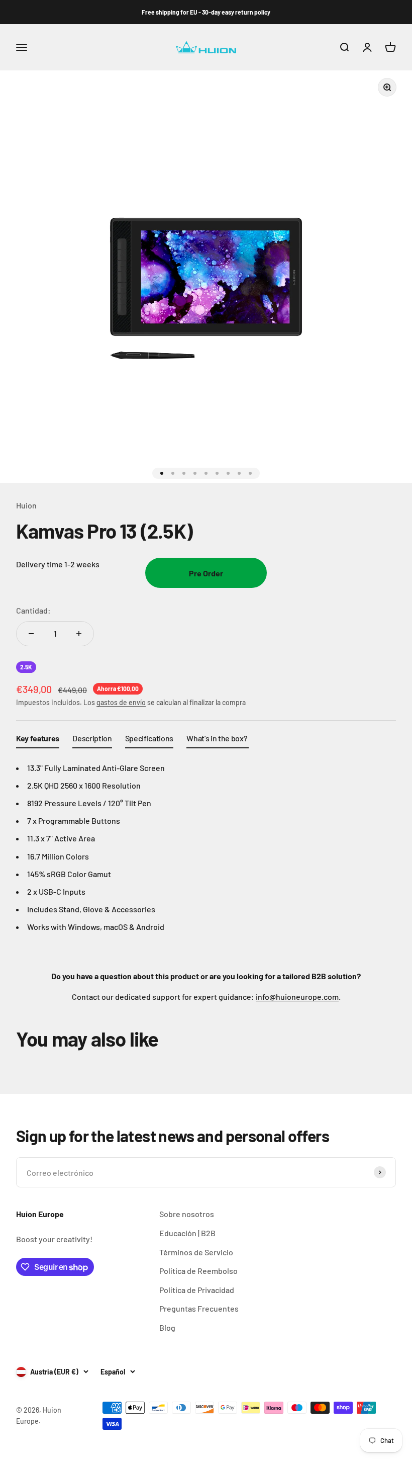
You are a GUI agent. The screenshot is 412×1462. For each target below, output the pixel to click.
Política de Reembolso (198, 1270)
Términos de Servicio (196, 1252)
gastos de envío (121, 702)
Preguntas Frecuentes (199, 1308)
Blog (167, 1327)
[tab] (37, 740)
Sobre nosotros (186, 1214)
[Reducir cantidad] (31, 634)
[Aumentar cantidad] (78, 634)
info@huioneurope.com (297, 996)
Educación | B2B (187, 1233)
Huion (26, 505)
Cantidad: (33, 610)
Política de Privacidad (196, 1290)
